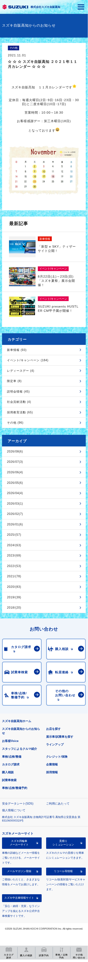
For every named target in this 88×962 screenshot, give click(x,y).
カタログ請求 (11, 764)
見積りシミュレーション (63, 842)
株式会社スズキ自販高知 (45, 6)
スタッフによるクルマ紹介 (19, 748)
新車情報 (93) (17, 350)
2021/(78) (14, 576)
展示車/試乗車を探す (59, 736)
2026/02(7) (15, 514)
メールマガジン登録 (19, 871)
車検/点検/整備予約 (14, 788)
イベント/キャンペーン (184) (27, 360)
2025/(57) (14, 534)
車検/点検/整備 (11, 756)
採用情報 (52, 772)
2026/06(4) (15, 472)
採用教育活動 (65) (20, 412)
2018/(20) (14, 607)
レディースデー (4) (20, 370)
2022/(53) (14, 566)
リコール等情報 (63, 871)
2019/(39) (14, 597)
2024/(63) (14, 545)
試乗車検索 (9, 780)
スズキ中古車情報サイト (19, 897)
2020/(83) (14, 586)
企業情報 (52, 764)
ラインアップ (55, 744)
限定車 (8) (14, 381)
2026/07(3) (15, 461)
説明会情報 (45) (18, 391)
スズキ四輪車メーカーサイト (19, 842)
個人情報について (13, 810)
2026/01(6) (15, 524)
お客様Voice (10, 741)
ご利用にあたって (58, 803)
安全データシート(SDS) (17, 803)
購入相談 (8, 772)
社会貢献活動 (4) (19, 401)
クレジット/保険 (57, 756)
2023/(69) (14, 555)
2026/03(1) (15, 503)
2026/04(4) (15, 493)
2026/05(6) (15, 482)
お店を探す (53, 729)
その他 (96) (15, 422)
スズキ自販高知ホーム (16, 721)
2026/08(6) (15, 451)
